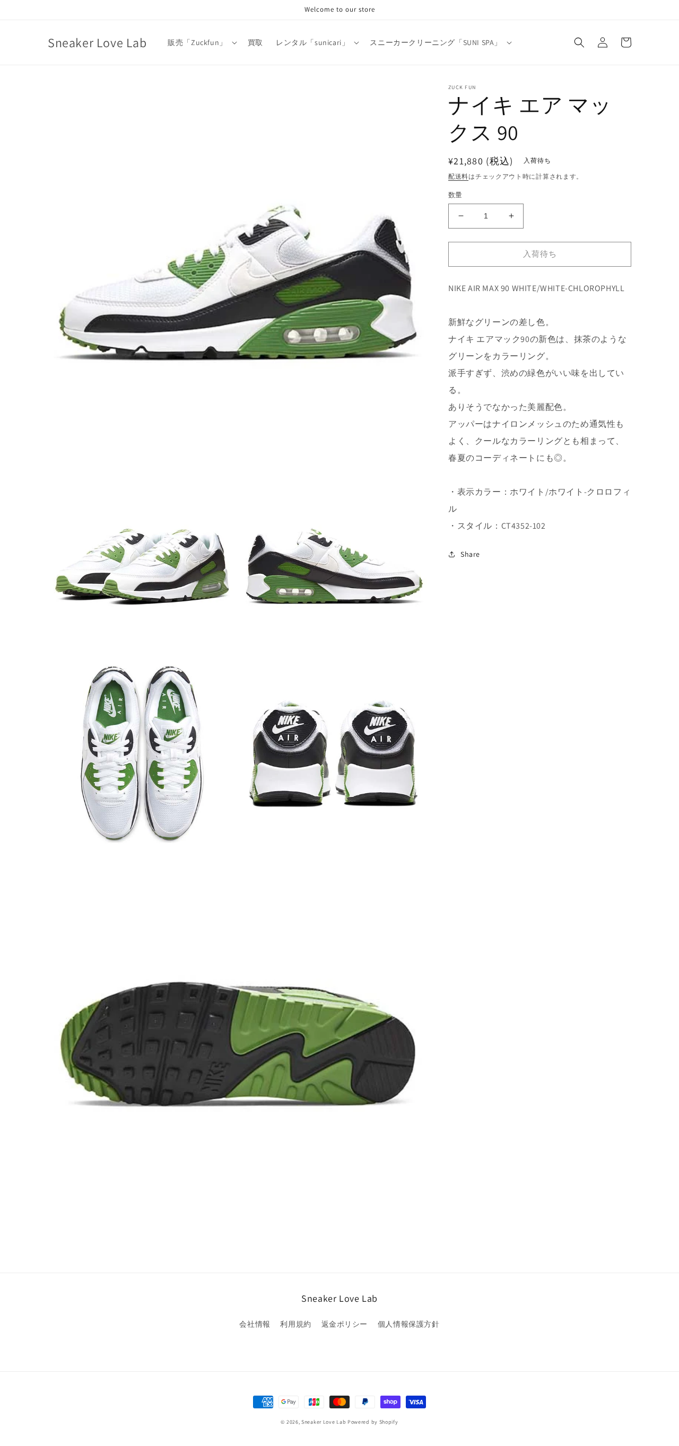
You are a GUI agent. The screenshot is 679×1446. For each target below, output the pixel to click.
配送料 (458, 176)
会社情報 (254, 1324)
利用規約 (295, 1324)
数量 (455, 194)
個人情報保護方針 (409, 1324)
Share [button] (470, 554)
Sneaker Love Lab (323, 1421)
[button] (201, 42)
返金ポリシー (344, 1324)
